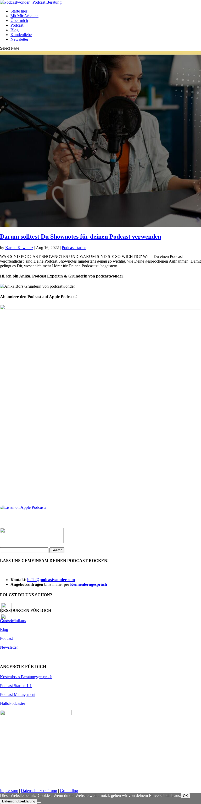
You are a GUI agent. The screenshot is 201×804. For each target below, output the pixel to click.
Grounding (69, 790)
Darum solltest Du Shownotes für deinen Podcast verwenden (80, 236)
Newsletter (19, 39)
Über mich (19, 20)
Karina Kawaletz (19, 247)
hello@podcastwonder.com (51, 579)
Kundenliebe (21, 34)
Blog (14, 30)
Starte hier (18, 11)
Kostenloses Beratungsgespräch (26, 677)
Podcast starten (74, 247)
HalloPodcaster (12, 703)
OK (185, 796)
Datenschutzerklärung (39, 790)
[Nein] (39, 802)
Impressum (9, 790)
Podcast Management (17, 694)
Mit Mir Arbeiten (24, 16)
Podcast (16, 25)
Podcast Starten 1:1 (16, 685)
